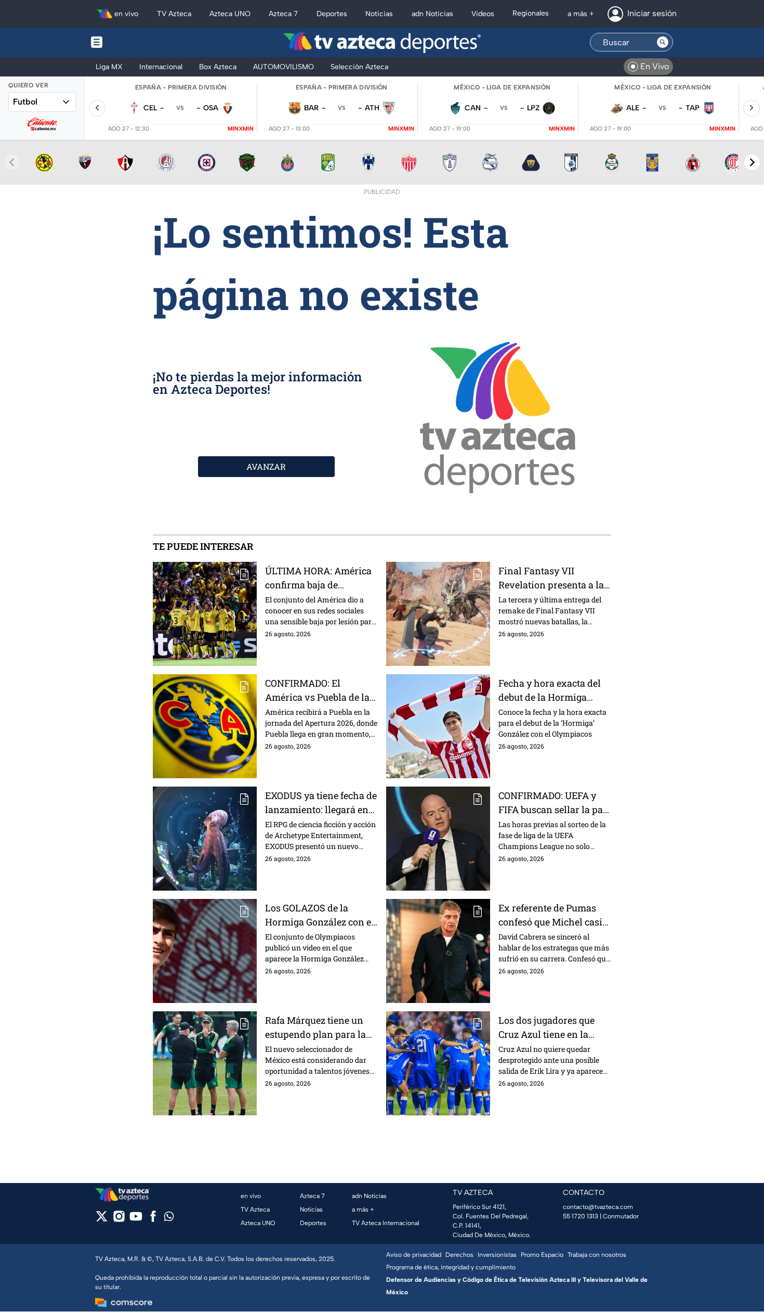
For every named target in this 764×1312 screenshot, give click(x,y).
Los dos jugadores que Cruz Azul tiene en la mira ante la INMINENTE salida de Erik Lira (553, 1027)
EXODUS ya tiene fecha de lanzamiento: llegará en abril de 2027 (321, 803)
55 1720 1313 (580, 1216)
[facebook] (153, 1220)
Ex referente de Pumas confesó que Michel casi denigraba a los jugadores (554, 915)
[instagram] (118, 1220)
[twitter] (101, 1220)
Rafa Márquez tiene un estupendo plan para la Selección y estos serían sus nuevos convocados (317, 1027)
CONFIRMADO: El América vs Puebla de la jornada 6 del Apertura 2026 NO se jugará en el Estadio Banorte (317, 690)
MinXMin (241, 128)
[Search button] (662, 42)
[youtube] (135, 1220)
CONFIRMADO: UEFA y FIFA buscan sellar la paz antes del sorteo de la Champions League (553, 803)
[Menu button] (132, 42)
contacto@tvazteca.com (598, 1207)
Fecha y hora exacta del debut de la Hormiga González (549, 690)
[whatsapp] (169, 1219)
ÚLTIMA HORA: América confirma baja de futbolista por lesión (318, 578)
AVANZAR (266, 466)
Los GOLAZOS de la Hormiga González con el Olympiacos (319, 915)
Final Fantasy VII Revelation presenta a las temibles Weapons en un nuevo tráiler (553, 578)
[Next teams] (752, 162)
